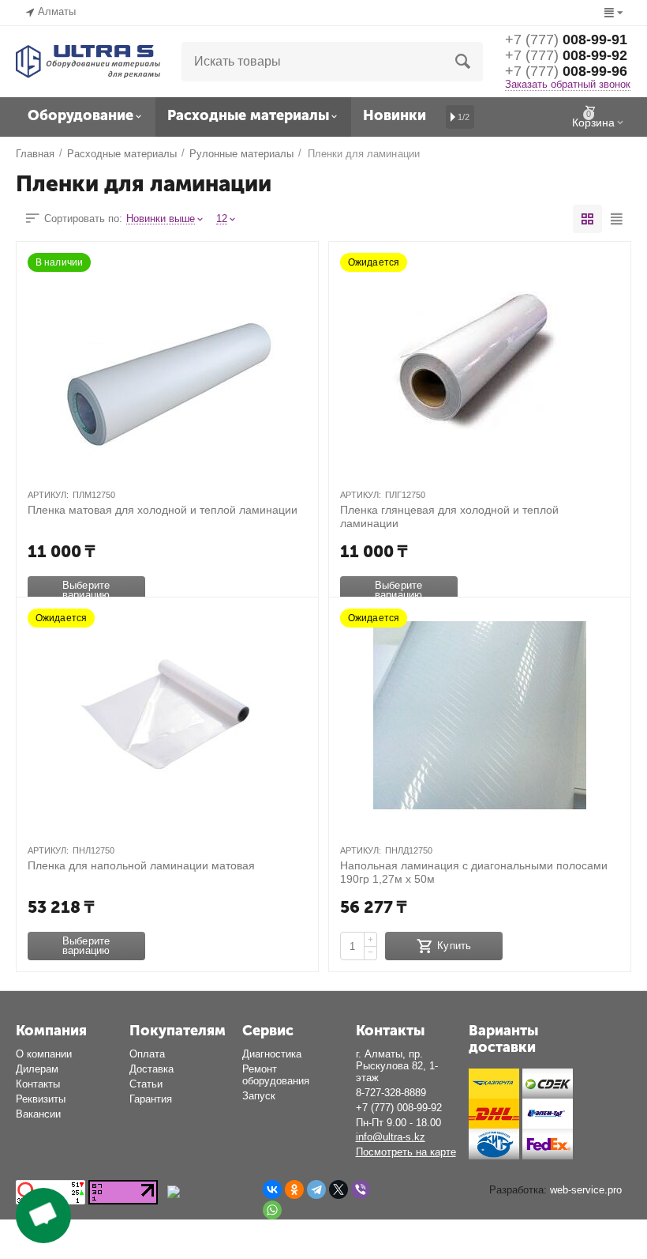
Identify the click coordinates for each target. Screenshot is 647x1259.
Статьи (146, 1084)
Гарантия (150, 1099)
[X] (338, 1189)
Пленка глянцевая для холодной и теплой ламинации (449, 516)
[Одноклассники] (294, 1189)
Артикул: (48, 494)
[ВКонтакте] (272, 1189)
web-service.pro (586, 1190)
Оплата (147, 1054)
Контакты (38, 1084)
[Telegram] (316, 1189)
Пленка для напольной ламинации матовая (141, 865)
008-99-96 (566, 71)
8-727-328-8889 (391, 1093)
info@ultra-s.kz (390, 1137)
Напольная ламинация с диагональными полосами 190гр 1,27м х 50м (474, 871)
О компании (44, 1054)
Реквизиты (40, 1099)
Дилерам (37, 1069)
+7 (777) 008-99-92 (399, 1108)
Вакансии (38, 1114)
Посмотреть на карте (406, 1152)
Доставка (151, 1069)
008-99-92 (566, 55)
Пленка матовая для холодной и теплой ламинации (162, 509)
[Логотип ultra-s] (88, 60)
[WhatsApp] (272, 1210)
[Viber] (360, 1189)
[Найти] (463, 61)
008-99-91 (566, 39)
